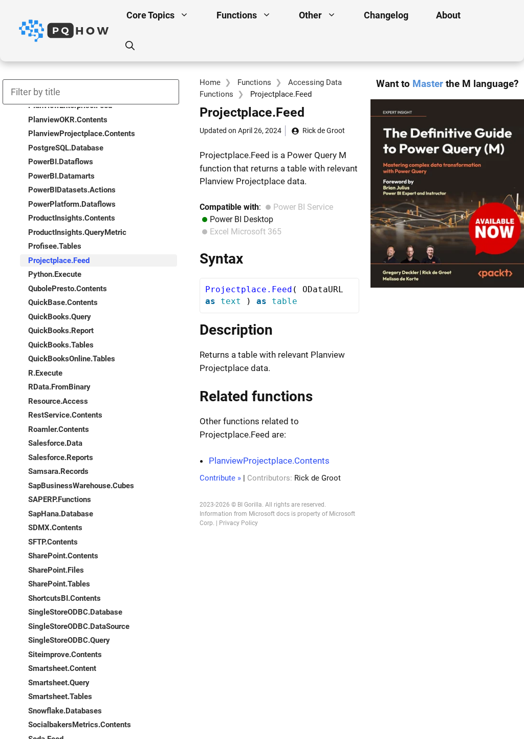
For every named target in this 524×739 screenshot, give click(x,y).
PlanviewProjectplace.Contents (269, 460)
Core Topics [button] (150, 15)
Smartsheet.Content (62, 668)
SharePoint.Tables (59, 584)
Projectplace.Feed (59, 260)
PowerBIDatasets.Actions (72, 189)
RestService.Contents (65, 415)
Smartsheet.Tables (60, 696)
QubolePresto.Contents (67, 288)
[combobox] (91, 91)
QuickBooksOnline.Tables (71, 358)
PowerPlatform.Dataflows (72, 204)
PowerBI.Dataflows (60, 161)
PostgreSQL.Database (65, 148)
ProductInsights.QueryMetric (77, 232)
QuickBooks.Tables (61, 345)
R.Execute (45, 373)
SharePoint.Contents (63, 555)
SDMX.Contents (55, 527)
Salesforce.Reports (60, 457)
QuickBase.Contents (63, 302)
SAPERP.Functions (59, 499)
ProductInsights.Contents (71, 218)
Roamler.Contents (58, 429)
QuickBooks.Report (61, 330)
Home (210, 82)
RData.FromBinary (59, 387)
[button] (130, 46)
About (448, 15)
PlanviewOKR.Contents (67, 119)
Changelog (386, 15)
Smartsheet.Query (59, 682)
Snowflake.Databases (65, 710)
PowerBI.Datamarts (61, 176)
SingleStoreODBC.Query (69, 640)
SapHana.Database (60, 513)
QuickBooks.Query (59, 316)
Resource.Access (58, 401)
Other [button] (310, 15)
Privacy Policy (238, 523)
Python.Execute (54, 274)
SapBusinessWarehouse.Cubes (81, 485)
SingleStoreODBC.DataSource (78, 626)
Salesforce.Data (55, 443)
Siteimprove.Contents (65, 654)
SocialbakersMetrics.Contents (79, 724)
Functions (254, 82)
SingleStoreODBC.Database (75, 612)
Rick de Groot (323, 130)
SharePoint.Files (56, 570)
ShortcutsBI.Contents (64, 598)
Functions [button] (236, 15)
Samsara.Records (58, 471)
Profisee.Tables (54, 246)
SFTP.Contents (53, 542)
